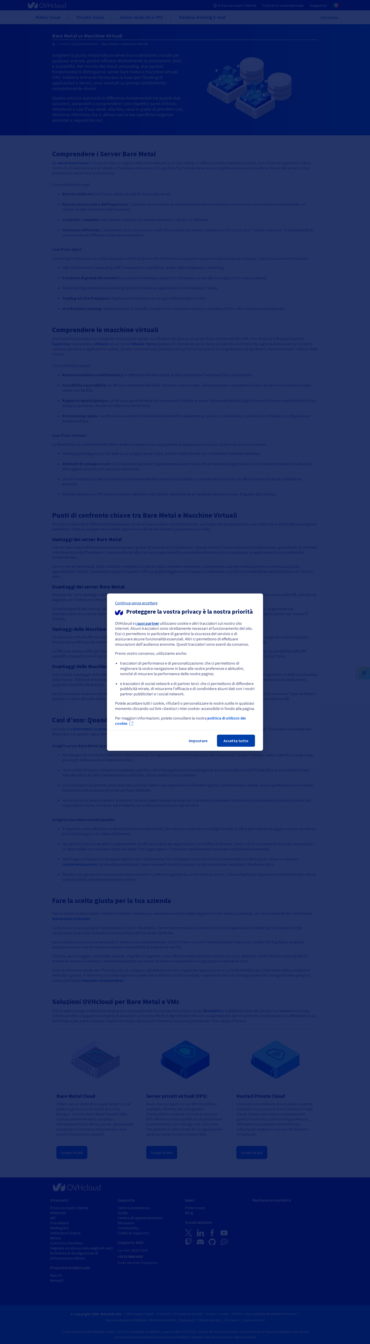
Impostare (198, 740)
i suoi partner (147, 623)
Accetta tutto (236, 740)
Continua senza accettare (136, 603)
